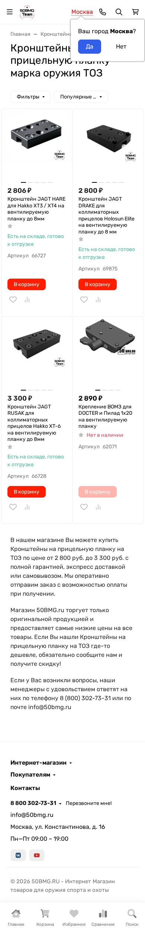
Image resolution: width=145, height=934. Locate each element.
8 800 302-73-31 (33, 803)
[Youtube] (37, 855)
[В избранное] (13, 299)
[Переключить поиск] (119, 12)
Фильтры (28, 97)
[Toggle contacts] (102, 12)
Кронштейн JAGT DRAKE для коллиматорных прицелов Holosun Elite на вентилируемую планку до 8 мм (106, 215)
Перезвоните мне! (89, 803)
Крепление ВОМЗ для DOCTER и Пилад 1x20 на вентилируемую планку (105, 417)
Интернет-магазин (38, 763)
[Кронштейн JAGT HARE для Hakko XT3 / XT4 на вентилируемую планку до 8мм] (36, 144)
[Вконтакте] (18, 855)
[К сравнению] (27, 299)
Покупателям (30, 775)
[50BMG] (27, 11)
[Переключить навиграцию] (9, 12)
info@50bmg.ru (32, 814)
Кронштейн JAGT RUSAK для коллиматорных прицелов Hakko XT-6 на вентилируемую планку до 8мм (34, 423)
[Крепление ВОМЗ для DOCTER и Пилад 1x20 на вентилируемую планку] (107, 352)
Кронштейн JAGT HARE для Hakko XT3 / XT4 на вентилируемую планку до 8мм (36, 209)
